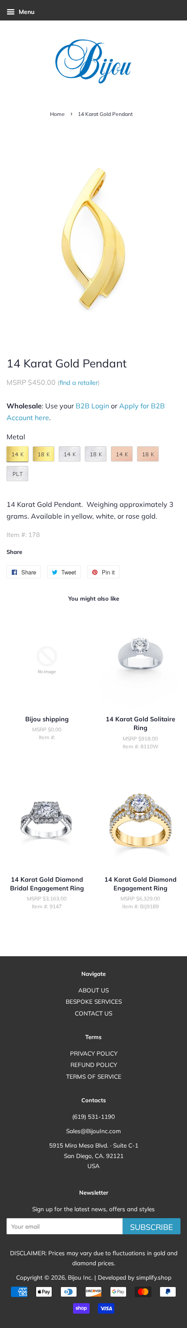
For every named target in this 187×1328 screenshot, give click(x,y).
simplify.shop (153, 1277)
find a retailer (79, 383)
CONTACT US (93, 1013)
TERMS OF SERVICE (93, 1076)
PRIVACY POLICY (93, 1053)
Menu (25, 12)
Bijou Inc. (80, 1277)
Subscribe (151, 1227)
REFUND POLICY (93, 1064)
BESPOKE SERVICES (94, 1001)
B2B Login (92, 405)
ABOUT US (93, 990)
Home (57, 114)
